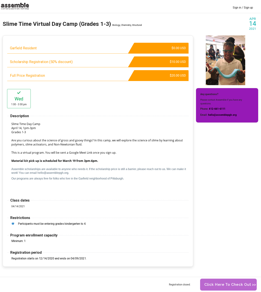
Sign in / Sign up (243, 7)
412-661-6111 (217, 108)
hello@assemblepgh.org (222, 114)
